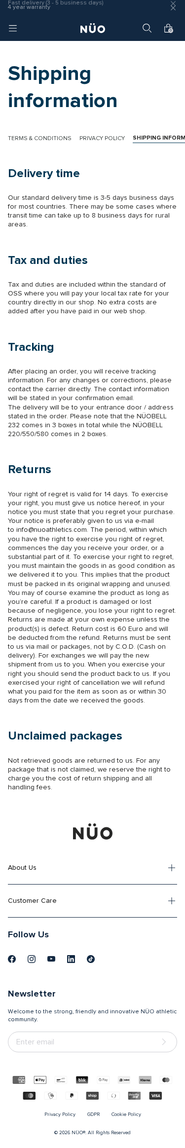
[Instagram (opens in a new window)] (32, 959)
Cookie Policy (126, 1114)
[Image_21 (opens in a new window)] (91, 959)
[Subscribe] (166, 1042)
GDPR (93, 1114)
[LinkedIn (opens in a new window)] (71, 959)
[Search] (147, 28)
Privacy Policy (59, 1114)
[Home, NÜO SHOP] (92, 28)
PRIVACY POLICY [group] (102, 139)
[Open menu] (13, 28)
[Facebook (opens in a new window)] (12, 959)
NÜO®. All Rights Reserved (101, 1132)
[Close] (173, 8)
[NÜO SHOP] (92, 831)
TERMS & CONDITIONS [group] (40, 139)
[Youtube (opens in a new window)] (51, 959)
